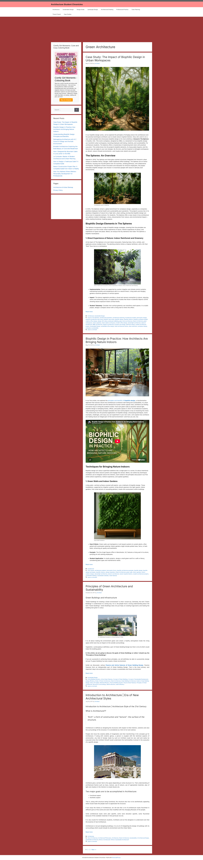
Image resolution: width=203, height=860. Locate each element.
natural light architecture (134, 322)
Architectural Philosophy (104, 838)
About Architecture (92, 838)
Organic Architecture (108, 324)
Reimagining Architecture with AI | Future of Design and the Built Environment (64, 141)
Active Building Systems (93, 679)
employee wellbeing (113, 321)
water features (113, 575)
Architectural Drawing (107, 9)
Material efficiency (104, 682)
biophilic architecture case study (94, 319)
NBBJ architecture (97, 324)
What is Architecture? (104, 839)
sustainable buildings (91, 575)
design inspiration (110, 572)
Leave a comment (92, 329)
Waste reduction (111, 684)
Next (94, 849)
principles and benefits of (121, 400)
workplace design (142, 326)
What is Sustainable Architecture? (120, 839)
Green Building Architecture (128, 681)
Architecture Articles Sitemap (63, 187)
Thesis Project (57, 14)
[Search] (76, 110)
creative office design (91, 321)
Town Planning (136, 9)
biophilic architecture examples (125, 570)
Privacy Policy (58, 190)
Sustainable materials (103, 575)
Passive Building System (116, 682)
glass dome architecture (125, 321)
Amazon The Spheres (93, 317)
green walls (129, 572)
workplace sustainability (92, 328)
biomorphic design (142, 317)
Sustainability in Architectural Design (139, 838)
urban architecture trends (121, 326)
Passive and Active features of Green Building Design (124, 665)
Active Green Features (107, 679)
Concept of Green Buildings (120, 679)
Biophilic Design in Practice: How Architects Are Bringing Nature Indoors (64, 129)
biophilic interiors (128, 319)
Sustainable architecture (92, 839)
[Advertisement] (101, 28)
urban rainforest (133, 326)
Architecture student (130, 317)
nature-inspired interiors (126, 574)
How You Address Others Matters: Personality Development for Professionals (64, 174)
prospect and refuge (119, 324)
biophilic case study (109, 319)
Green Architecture (138, 321)
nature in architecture (113, 574)
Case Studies (67, 14)
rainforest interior (130, 324)
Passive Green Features (130, 682)
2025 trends (90, 570)
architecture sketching (119, 317)
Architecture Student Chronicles (67, 4)
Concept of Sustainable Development (138, 679)
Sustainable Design (68, 9)
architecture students (100, 570)
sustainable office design (107, 326)
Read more (89, 311)
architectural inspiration (106, 317)
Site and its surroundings (99, 684)
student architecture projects (140, 574)
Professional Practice (122, 9)
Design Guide (80, 9)
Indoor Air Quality (94, 682)
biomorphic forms (111, 570)
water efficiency (120, 684)
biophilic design (119, 319)
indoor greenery (97, 322)
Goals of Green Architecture (102, 681)
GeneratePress (116, 857)
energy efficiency (90, 681)
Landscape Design (93, 9)
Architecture (56, 9)
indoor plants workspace (108, 322)
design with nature (103, 321)
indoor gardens (137, 572)
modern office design (121, 322)
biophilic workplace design (140, 319)
